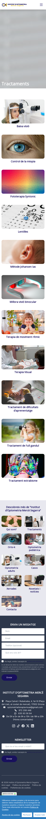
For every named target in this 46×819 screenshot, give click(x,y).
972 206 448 (25, 710)
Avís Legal (6, 785)
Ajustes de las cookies (11, 815)
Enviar (9, 677)
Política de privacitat (21, 785)
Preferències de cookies (20, 788)
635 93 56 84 (25, 713)
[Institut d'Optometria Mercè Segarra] (14, 4)
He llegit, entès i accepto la (24, 661)
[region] (23, 807)
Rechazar (27, 815)
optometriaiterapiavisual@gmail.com (25, 707)
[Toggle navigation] (41, 5)
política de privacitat (35, 661)
